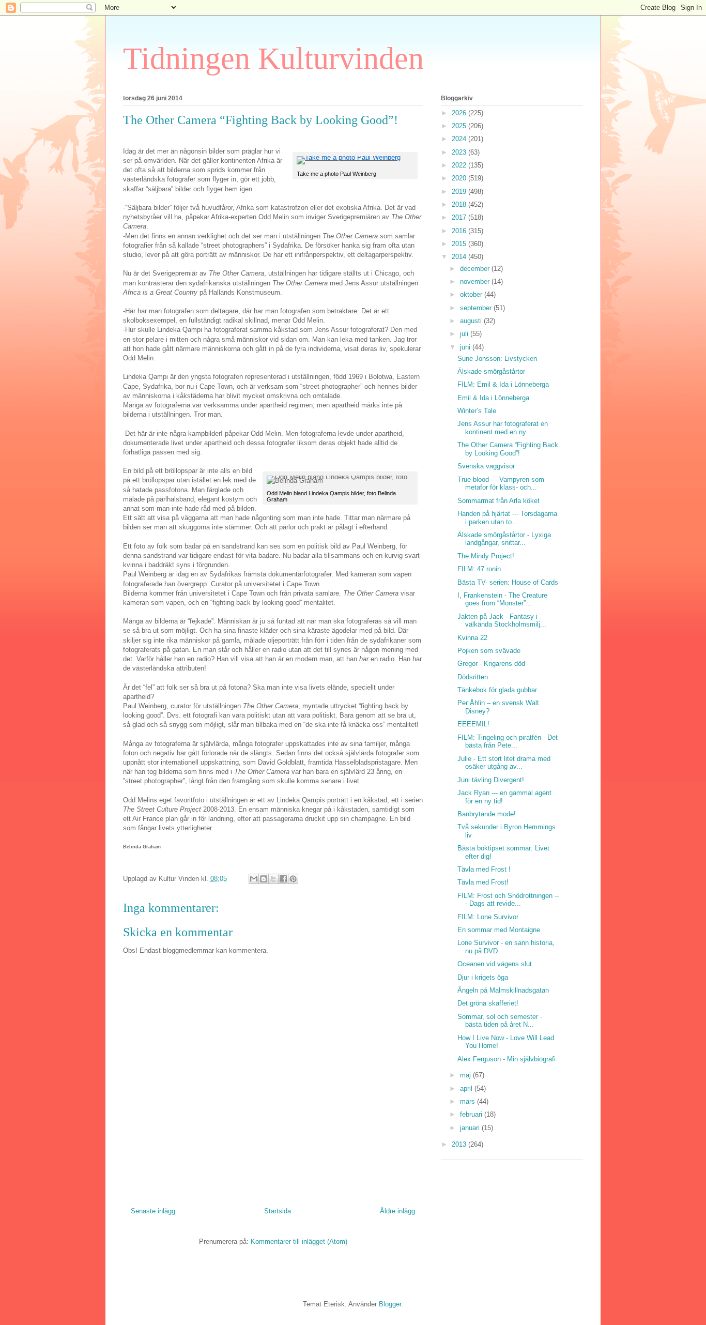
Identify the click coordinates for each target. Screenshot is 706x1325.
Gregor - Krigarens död (491, 663)
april (467, 1088)
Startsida (277, 1211)
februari (472, 1114)
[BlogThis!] (263, 879)
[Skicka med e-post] (254, 879)
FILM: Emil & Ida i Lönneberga (503, 384)
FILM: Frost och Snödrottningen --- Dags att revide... (508, 900)
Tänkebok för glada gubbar (497, 690)
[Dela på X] (273, 879)
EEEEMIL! (473, 724)
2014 (460, 257)
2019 (460, 191)
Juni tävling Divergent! (490, 780)
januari (471, 1128)
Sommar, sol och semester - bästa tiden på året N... (499, 1021)
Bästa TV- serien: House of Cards (507, 582)
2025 (460, 126)
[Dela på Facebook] (283, 879)
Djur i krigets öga (482, 977)
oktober (472, 294)
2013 (460, 1144)
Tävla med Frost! (483, 882)
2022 (460, 165)
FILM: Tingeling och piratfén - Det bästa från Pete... (507, 742)
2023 (460, 152)
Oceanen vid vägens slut (494, 964)
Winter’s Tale (476, 411)
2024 (460, 139)
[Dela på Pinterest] (293, 879)
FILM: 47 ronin (479, 569)
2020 (460, 178)
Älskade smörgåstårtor (491, 371)
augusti (472, 321)
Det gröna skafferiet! (487, 1003)
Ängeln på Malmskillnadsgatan (503, 990)
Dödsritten (472, 677)
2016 (460, 231)
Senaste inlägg (153, 1211)
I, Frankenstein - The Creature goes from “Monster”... (502, 599)
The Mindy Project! (485, 556)
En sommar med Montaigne (498, 930)
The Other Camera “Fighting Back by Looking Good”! (507, 449)
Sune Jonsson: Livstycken (497, 358)
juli (465, 334)
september (477, 308)
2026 (460, 113)
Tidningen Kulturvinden (273, 58)
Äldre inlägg (397, 1211)
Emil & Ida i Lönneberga (493, 398)
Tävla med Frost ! (484, 869)
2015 (460, 244)
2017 (460, 217)
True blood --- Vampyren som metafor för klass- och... (500, 484)
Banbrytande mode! (486, 814)
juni (466, 347)
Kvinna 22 (472, 638)
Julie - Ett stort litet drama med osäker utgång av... (503, 763)
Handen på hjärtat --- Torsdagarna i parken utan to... (507, 518)
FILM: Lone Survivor (487, 917)
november (476, 281)
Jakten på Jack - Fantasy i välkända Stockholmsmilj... (501, 621)
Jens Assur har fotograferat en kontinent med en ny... (502, 428)
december (476, 268)
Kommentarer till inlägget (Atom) (299, 1241)
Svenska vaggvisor (486, 466)
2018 (460, 204)
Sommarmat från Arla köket (498, 501)
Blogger (390, 1304)
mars (468, 1101)
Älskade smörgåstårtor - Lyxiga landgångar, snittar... (504, 539)
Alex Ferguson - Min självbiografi (506, 1059)
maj (466, 1075)
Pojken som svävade (488, 650)
